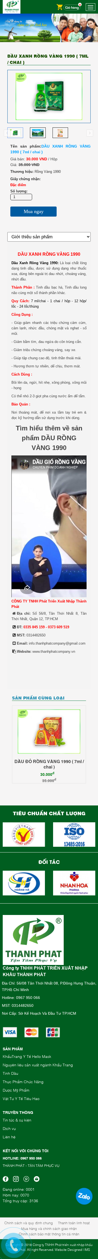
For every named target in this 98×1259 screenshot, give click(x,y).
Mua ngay (34, 211)
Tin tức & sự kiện (17, 1119)
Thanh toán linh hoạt (74, 1222)
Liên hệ (9, 1136)
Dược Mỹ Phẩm (16, 1089)
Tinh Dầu (10, 1073)
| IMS (86, 1249)
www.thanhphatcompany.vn (53, 651)
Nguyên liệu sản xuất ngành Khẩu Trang (38, 1064)
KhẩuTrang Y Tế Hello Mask (27, 1056)
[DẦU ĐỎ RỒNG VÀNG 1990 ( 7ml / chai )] (49, 731)
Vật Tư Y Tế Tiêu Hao (21, 1098)
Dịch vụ (9, 1128)
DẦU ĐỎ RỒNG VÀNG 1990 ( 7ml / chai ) (49, 763)
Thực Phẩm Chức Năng (23, 1081)
